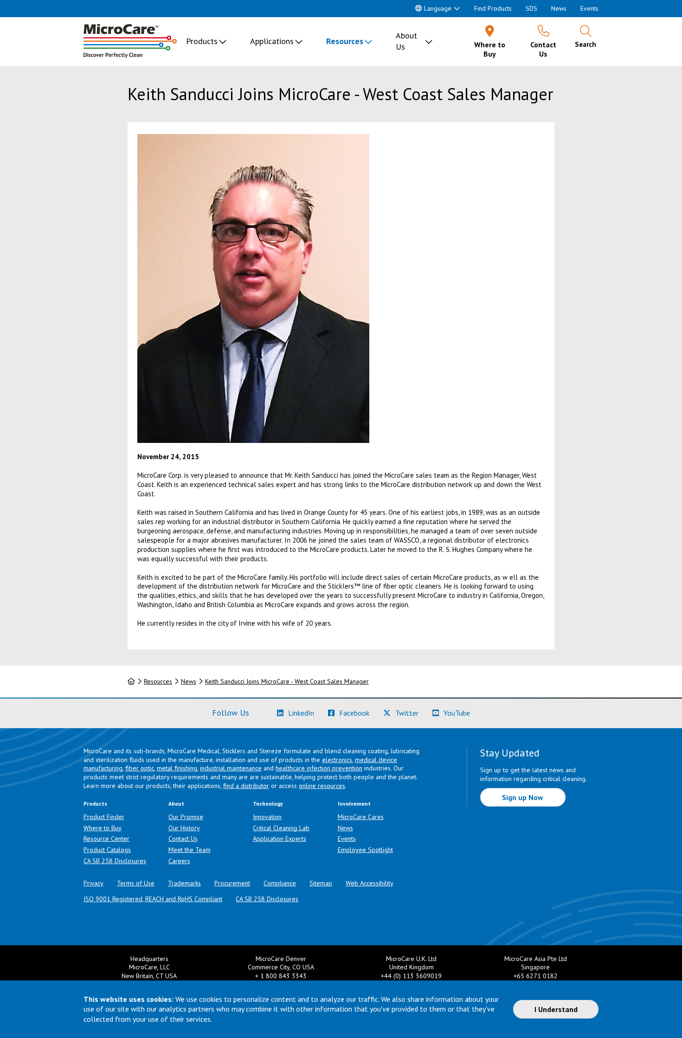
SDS (531, 8)
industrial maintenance (231, 768)
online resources (322, 786)
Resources (344, 41)
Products (202, 41)
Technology (268, 803)
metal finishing (177, 768)
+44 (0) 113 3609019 (411, 976)
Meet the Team (189, 850)
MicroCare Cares (361, 817)
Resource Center (106, 838)
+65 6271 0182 (536, 976)
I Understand (556, 1009)
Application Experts (279, 838)
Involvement (354, 803)
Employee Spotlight (365, 850)
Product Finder (104, 817)
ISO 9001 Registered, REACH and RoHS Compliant (153, 899)
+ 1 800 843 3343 (281, 976)
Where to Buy (103, 828)
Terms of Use (135, 883)
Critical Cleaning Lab (281, 828)
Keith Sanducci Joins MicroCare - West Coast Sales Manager (287, 681)
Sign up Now (522, 797)
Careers (179, 861)
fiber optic (139, 768)
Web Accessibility (369, 883)
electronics (337, 760)
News (558, 8)
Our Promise (185, 817)
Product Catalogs (107, 850)
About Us (406, 41)
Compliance (280, 883)
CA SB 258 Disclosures (115, 861)
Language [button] (437, 8)
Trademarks (184, 883)
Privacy (93, 883)
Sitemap (320, 883)
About (176, 803)
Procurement (232, 883)
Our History (184, 828)
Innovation (267, 817)
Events (589, 8)
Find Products (493, 8)
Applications (272, 41)
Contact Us (183, 838)
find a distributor (246, 786)
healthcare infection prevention (319, 768)
